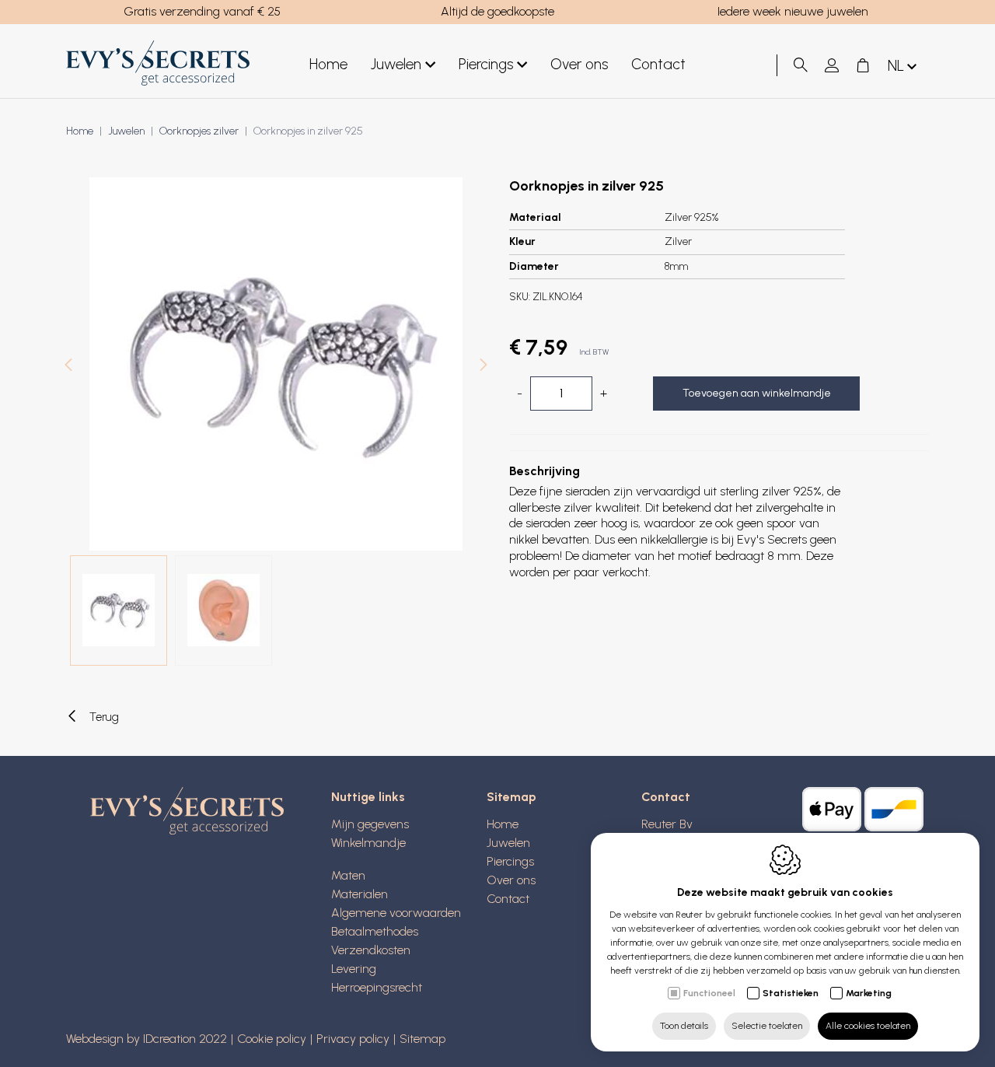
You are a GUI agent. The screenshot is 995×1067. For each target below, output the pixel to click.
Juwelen (396, 64)
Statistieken (791, 993)
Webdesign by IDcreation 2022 (146, 1038)
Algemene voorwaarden (396, 912)
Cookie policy (271, 1038)
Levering (353, 968)
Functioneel (709, 993)
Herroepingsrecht (376, 987)
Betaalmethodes (374, 931)
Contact (658, 64)
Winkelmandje (368, 842)
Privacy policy (352, 1038)
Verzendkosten (370, 950)
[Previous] (68, 367)
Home (328, 64)
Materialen (359, 894)
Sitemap (511, 796)
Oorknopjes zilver (199, 131)
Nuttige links (368, 796)
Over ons (579, 64)
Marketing (869, 993)
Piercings (486, 64)
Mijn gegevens (370, 824)
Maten (348, 875)
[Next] (484, 367)
